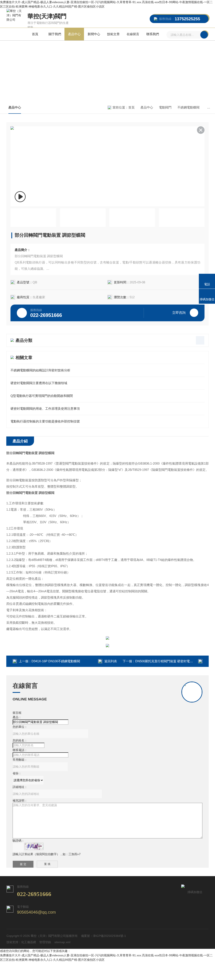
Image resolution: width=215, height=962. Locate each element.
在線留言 (133, 34)
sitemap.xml (62, 942)
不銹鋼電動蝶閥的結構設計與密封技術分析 (40, 370)
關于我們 (55, 34)
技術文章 (113, 34)
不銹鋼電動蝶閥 (188, 107)
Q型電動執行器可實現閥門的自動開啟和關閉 (41, 396)
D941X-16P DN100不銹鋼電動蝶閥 (55, 661)
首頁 (35, 34)
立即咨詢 (179, 312)
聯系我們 (152, 34)
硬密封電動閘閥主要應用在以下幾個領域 (38, 383)
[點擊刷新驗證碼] (34, 846)
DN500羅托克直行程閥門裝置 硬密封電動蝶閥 (167, 661)
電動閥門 (165, 107)
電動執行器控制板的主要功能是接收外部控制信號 (45, 421)
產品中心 (74, 34)
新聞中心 (94, 34)
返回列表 (110, 661)
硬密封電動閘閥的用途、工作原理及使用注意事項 (45, 408)
